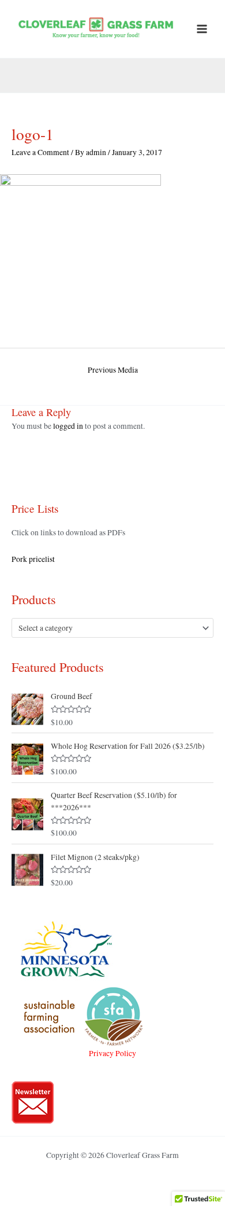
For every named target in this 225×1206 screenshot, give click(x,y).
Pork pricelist (33, 559)
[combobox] (112, 628)
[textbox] (107, 628)
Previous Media (113, 370)
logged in (68, 426)
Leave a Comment (40, 152)
